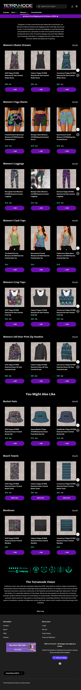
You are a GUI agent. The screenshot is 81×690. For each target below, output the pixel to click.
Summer (6, 12)
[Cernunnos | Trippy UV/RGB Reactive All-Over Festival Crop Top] (66, 297)
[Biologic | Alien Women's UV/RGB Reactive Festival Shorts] (40, 119)
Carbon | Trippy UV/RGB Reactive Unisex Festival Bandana (39, 540)
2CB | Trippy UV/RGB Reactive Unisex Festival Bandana (13, 540)
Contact (6, 625)
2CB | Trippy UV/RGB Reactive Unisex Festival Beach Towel (13, 486)
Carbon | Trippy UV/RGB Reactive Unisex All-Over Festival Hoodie (39, 367)
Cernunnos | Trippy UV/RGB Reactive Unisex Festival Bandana (66, 540)
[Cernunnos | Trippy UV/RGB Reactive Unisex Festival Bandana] (66, 525)
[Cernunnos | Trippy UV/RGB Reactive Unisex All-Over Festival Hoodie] (66, 352)
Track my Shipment (48, 637)
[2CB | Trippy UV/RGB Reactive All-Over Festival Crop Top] (14, 297)
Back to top (40, 611)
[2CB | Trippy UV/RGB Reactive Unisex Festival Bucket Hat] (14, 416)
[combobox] (51, 6)
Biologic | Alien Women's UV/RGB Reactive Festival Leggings (40, 194)
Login (44, 625)
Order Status (46, 633)
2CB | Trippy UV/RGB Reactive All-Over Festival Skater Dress (14, 75)
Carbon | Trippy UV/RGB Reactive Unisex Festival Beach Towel (39, 486)
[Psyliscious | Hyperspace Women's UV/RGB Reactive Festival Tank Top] (66, 238)
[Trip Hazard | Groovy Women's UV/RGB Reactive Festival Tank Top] (14, 238)
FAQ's (5, 633)
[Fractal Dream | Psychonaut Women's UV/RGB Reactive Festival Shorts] (14, 119)
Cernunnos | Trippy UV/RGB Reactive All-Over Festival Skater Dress (66, 75)
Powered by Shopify (25, 683)
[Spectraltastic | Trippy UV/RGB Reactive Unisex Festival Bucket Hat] (40, 416)
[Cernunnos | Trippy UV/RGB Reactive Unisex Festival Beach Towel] (66, 471)
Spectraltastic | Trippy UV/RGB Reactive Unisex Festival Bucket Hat (39, 431)
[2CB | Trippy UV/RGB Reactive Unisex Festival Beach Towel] (14, 471)
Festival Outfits (36, 12)
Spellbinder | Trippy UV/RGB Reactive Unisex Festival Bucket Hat (66, 431)
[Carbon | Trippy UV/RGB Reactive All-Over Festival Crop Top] (40, 297)
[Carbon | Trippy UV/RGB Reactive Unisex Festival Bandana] (40, 525)
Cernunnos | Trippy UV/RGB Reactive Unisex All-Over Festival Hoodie (66, 367)
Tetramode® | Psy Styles (13, 683)
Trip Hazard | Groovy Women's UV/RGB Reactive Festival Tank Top (14, 255)
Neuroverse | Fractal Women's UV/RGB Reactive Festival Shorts (66, 137)
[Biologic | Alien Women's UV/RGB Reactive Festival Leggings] (40, 178)
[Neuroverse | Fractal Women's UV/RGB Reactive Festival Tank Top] (40, 238)
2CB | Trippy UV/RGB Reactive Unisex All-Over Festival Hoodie (13, 367)
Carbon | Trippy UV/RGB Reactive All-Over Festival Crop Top (40, 312)
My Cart (44, 629)
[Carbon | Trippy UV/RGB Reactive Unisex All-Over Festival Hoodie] (40, 352)
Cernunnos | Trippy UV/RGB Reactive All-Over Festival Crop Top (66, 312)
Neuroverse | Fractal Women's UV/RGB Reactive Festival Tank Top (40, 255)
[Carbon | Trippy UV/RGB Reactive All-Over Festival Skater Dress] (40, 60)
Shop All (75, 45)
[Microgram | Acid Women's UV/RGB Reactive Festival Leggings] (14, 178)
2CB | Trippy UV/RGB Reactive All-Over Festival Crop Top (14, 312)
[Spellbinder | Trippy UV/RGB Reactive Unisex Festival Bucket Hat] (66, 416)
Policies (6, 637)
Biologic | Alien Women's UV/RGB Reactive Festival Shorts (40, 137)
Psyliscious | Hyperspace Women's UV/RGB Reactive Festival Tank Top (66, 255)
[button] (76, 6)
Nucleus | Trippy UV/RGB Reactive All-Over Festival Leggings (66, 194)
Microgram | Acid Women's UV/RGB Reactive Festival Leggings (14, 194)
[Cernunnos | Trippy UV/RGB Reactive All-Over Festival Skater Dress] (66, 60)
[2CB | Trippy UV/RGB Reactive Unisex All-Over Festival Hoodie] (14, 352)
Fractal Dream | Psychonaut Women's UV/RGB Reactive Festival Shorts (14, 137)
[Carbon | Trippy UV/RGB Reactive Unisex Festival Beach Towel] (40, 471)
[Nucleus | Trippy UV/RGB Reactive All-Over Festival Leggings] (66, 178)
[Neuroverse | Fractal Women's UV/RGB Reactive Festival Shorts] (66, 119)
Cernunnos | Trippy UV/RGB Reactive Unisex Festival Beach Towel (66, 486)
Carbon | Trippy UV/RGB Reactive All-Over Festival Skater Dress (40, 75)
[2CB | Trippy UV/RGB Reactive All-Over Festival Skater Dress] (14, 60)
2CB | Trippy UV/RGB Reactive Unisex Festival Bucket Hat (13, 431)
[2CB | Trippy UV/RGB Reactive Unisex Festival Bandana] (14, 525)
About (5, 629)
